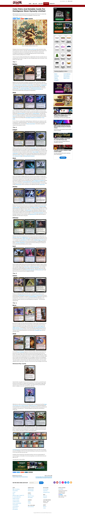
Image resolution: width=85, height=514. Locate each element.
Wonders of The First (63, 59)
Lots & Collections (16, 506)
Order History (45, 490)
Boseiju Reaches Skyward (29, 156)
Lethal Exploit (15, 153)
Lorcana (57, 49)
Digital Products (67, 78)
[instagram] (62, 482)
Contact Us (45, 497)
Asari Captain (40, 326)
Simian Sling (30, 85)
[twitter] (68, 482)
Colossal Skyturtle (26, 181)
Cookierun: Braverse (69, 67)
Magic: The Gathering (57, 42)
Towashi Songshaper (25, 87)
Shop (30, 3)
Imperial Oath (42, 184)
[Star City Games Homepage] (19, 2)
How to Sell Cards (31, 506)
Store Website (61, 489)
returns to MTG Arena (32, 49)
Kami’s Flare (26, 267)
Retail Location (62, 487)
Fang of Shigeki (35, 151)
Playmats (56, 78)
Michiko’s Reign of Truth (39, 239)
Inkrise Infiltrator (36, 113)
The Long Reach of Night (17, 156)
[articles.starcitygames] (71, 482)
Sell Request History (46, 492)
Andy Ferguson (15, 17)
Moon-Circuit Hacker (31, 123)
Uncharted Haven (16, 449)
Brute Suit (41, 206)
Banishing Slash (21, 295)
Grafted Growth (18, 184)
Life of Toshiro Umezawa (23, 405)
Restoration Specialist (30, 269)
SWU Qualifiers (30, 497)
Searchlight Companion (30, 117)
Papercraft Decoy (27, 89)
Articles (29, 501)
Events (29, 493)
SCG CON (41, 3)
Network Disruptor (21, 113)
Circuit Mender (38, 117)
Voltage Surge (15, 87)
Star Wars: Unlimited (57, 67)
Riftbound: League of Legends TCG (68, 42)
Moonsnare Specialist (34, 267)
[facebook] (65, 482)
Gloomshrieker (33, 147)
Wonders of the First (16, 498)
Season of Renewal (36, 181)
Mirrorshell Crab (40, 269)
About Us (44, 506)
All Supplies (56, 80)
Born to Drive (28, 210)
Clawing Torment (17, 85)
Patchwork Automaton (37, 89)
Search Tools (31, 487)
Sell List (35, 3)
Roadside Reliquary (33, 296)
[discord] (60, 482)
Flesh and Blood (69, 59)
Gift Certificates (15, 509)
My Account (45, 487)
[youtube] (57, 482)
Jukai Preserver (23, 239)
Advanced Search (31, 489)
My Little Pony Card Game (63, 67)
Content (46, 3)
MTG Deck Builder (31, 490)
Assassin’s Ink (28, 295)
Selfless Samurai (16, 327)
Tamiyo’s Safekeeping (20, 242)
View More (63, 157)
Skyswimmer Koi (32, 214)
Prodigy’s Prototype (35, 207)
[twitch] (54, 482)
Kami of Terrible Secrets (37, 295)
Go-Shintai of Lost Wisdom (39, 180)
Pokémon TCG (63, 41)
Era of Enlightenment (24, 237)
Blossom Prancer (33, 405)
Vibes (63, 49)
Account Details (45, 489)
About (44, 505)
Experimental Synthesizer (36, 87)
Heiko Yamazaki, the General (38, 327)
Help (66, 1)
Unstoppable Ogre (38, 330)
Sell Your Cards (62, 1)
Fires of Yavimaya (20, 351)
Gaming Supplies (15, 504)
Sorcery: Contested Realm (69, 50)
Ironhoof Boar (24, 85)
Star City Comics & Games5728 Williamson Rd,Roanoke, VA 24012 (63, 492)
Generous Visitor (16, 237)
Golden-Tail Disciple (26, 238)
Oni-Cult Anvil (20, 89)
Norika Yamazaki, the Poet (18, 328)
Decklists (52, 3)
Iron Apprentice (43, 85)
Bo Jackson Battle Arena (57, 59)
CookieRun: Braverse (16, 501)
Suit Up (14, 116)
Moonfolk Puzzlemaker (38, 212)
